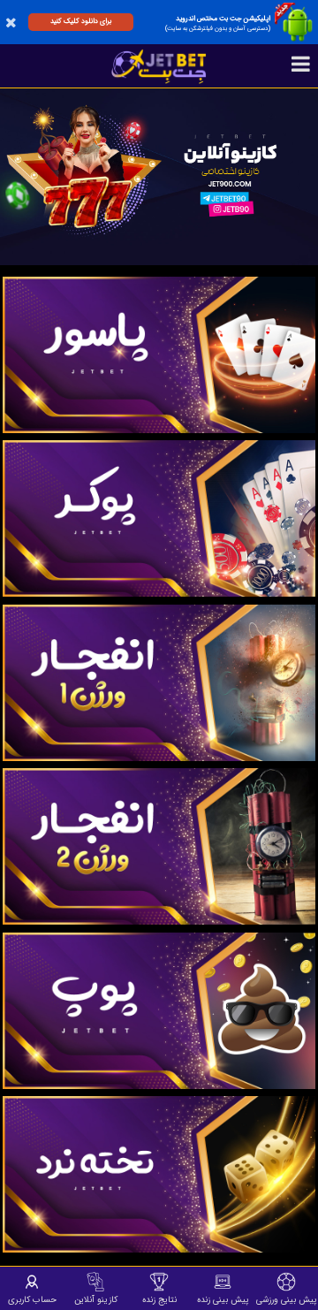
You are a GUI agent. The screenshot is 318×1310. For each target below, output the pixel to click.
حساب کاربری (32, 1299)
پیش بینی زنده (223, 1299)
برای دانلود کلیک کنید (80, 21)
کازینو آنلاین (95, 1299)
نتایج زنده (159, 1299)
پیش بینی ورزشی (286, 1299)
